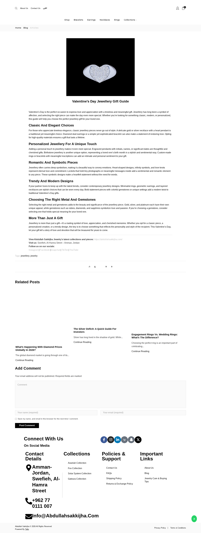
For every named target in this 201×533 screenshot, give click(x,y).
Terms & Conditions (178, 528)
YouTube (74, 250)
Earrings (91, 20)
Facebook (45, 250)
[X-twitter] (138, 439)
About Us (24, 8)
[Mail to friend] (100, 266)
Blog (25, 28)
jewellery (25, 256)
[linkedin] (106, 266)
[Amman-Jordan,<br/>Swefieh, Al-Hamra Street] (28, 467)
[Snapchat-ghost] (131, 439)
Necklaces (105, 20)
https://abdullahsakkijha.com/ (108, 239)
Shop (67, 20)
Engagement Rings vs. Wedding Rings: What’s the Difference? (155, 336)
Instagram (33, 250)
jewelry (33, 256)
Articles (34, 28)
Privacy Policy (160, 528)
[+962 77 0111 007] (28, 501)
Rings (117, 20)
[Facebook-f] (103, 439)
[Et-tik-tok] (124, 439)
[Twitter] (90, 266)
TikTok (65, 250)
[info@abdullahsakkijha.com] (28, 516)
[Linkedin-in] (117, 439)
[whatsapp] (111, 266)
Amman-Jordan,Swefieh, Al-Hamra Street (46, 478)
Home (18, 28)
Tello (27, 529)
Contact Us (35, 8)
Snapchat (55, 250)
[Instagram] (110, 439)
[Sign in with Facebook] (95, 266)
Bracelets (78, 20)
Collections (129, 20)
